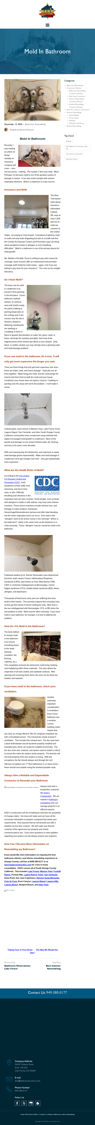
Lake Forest (33, 871)
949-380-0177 (56, 992)
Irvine (40, 875)
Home (22, 1114)
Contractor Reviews (74, 88)
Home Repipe (74, 115)
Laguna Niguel (39, 881)
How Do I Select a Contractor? (78, 110)
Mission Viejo (46, 871)
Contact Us (43, 1114)
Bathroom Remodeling (35, 124)
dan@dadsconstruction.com (17, 865)
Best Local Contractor (77, 96)
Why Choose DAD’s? (31, 1114)
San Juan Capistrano (26, 878)
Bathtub (68, 141)
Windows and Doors (76, 123)
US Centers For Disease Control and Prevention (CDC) (16, 479)
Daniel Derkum (26, 129)
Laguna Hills (52, 881)
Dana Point (9, 878)
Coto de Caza (10, 881)
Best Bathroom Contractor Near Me (77, 147)
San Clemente (50, 875)
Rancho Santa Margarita (47, 878)
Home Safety (73, 118)
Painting (72, 120)
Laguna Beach (11, 885)
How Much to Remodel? (74, 154)
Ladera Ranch (30, 875)
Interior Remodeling (74, 112)
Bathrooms (57, 1114)
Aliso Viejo (43, 885)
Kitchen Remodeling (74, 126)
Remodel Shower (71, 159)
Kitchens (50, 1114)
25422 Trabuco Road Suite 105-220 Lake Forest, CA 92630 (25, 1067)
